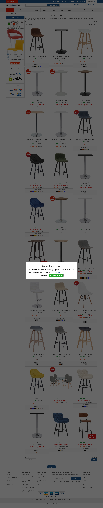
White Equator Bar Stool (85, 56)
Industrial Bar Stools (26, 486)
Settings (44, 275)
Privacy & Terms (56, 272)
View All (19, 9)
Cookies (9, 486)
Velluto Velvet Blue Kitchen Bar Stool (37, 226)
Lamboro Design (40, 476)
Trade (72, 1)
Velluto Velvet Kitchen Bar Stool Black (37, 182)
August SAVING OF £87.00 (37, 446)
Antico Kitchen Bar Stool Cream (61, 310)
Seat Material (76, 9)
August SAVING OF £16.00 (37, 358)
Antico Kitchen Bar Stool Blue (85, 139)
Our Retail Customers (41, 480)
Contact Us (9, 480)
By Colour (84, 9)
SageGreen (38, 66)
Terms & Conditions (75, 481)
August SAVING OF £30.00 (61, 400)
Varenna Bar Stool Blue (61, 441)
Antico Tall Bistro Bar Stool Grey (61, 354)
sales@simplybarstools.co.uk (88, 486)
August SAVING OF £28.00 (85, 358)
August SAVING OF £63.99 (85, 143)
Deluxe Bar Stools (53, 9)
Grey (33, 66)
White (36, 364)
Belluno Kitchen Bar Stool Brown (85, 441)
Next (94, 24)
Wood (36, 452)
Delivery (57, 1)
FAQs (8, 488)
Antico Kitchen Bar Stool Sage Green (61, 182)
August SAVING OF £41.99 (61, 61)
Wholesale (39, 474)
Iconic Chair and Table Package (61, 397)
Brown (83, 149)
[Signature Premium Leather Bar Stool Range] (15, 43)
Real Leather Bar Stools (62, 9)
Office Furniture (14, 13)
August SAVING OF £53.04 (37, 314)
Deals (9, 9)
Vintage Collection (26, 474)
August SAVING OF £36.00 (85, 444)
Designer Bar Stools (26, 491)
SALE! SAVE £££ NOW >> (12, 1)
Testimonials (40, 483)
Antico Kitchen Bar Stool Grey (85, 268)
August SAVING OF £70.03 (61, 358)
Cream (36, 66)
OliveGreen (38, 191)
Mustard (35, 191)
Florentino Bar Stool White (37, 310)
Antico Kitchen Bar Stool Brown (37, 56)
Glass (85, 193)
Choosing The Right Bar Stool (28, 490)
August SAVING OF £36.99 (37, 104)
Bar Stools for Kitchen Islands (28, 487)
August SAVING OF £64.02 (85, 271)
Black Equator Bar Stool (85, 354)
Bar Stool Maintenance (42, 478)
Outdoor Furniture (26, 483)
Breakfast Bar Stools (44, 9)
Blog (38, 484)
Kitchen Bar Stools (36, 9)
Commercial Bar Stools (27, 478)
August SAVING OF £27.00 (61, 104)
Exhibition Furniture (26, 480)
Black (35, 66)
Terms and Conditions (11, 483)
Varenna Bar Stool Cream (85, 397)
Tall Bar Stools (25, 484)
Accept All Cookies (56, 275)
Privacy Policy (10, 484)
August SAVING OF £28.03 (37, 60)
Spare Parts (24, 488)
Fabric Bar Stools (69, 9)
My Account (81, 1)
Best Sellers (27, 9)
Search (52, 5)
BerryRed (31, 191)
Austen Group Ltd (56, 503)
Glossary (39, 477)
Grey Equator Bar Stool (37, 354)
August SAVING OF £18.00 (85, 60)
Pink (40, 191)
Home (7, 13)
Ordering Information (41, 481)
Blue (40, 66)
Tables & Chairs (92, 9)
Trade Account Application (12, 476)
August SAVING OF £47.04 (37, 185)
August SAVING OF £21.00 (85, 400)
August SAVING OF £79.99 (85, 315)
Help (65, 1)
